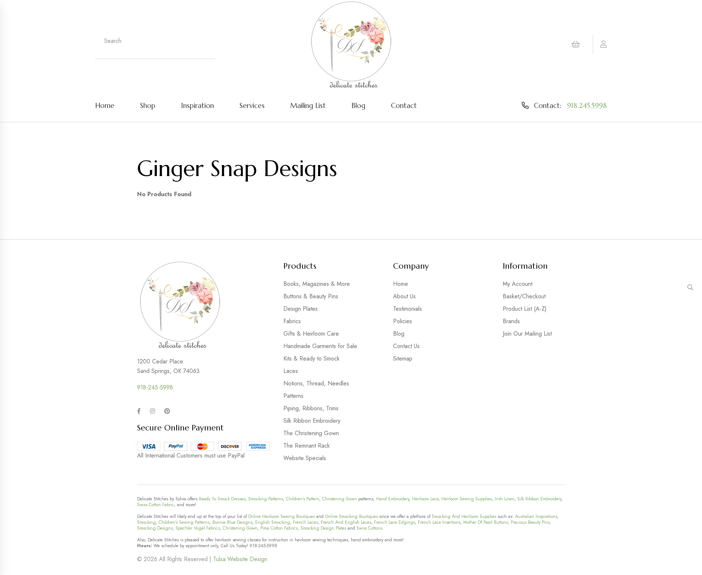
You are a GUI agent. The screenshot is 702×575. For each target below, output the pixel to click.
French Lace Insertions (439, 522)
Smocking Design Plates (323, 528)
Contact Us (406, 346)
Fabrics (292, 321)
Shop (147, 105)
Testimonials (407, 309)
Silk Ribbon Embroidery (311, 421)
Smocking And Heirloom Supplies (464, 516)
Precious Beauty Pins (530, 522)
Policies (402, 321)
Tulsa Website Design (240, 559)
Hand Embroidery (392, 499)
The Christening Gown (311, 433)
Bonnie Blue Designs (232, 522)
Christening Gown (339, 499)
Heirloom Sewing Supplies (466, 499)
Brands (511, 321)
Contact (404, 105)
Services (252, 105)
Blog (358, 105)
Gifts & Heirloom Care (311, 333)
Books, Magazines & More (316, 284)
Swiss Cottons (369, 528)
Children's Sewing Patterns (184, 522)
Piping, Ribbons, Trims (311, 408)
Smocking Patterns (265, 499)
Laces (290, 371)
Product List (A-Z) (525, 309)
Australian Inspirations (536, 516)
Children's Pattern (302, 499)
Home (104, 105)
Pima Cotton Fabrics (279, 528)
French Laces (305, 522)
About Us (404, 296)
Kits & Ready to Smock (311, 358)
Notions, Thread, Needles (316, 383)
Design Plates (300, 309)
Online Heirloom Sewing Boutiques (281, 516)
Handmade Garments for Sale (320, 346)
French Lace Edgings (394, 522)
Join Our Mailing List (527, 333)
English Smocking (272, 522)
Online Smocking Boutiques (351, 516)
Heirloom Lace (425, 499)
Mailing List (308, 105)
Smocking (146, 522)
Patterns (293, 396)
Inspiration (197, 105)
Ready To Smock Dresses (222, 499)
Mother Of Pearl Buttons (485, 522)
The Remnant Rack (306, 445)
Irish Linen (504, 499)
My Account (517, 284)
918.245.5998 (587, 105)
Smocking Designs (155, 528)
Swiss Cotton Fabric (155, 504)
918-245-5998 (155, 387)
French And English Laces (346, 522)
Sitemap (402, 358)
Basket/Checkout (524, 296)
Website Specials (304, 458)
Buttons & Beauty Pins (310, 296)
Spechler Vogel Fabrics (198, 528)
